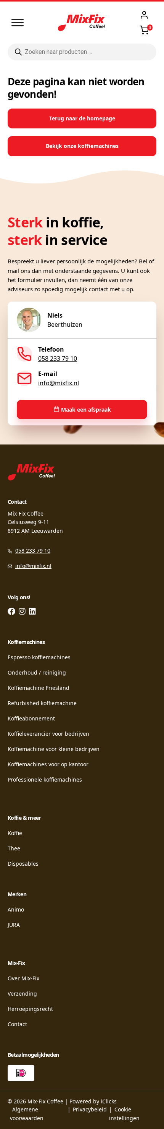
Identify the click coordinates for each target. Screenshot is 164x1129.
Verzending (22, 993)
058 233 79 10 (57, 358)
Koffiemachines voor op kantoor (48, 764)
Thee (14, 848)
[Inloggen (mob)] (144, 15)
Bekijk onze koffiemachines (82, 145)
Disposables (23, 863)
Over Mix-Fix (23, 978)
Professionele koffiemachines (45, 779)
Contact (17, 1024)
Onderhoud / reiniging (37, 672)
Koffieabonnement (31, 718)
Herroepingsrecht (30, 1008)
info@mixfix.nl (58, 383)
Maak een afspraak (86, 409)
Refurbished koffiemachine (42, 703)
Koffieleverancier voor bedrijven (48, 733)
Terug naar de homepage (82, 118)
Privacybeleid (90, 1109)
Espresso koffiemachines (39, 657)
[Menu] (17, 22)
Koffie (15, 833)
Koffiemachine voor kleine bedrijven (54, 749)
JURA (14, 924)
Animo (16, 909)
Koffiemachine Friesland (38, 687)
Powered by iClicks (93, 1101)
